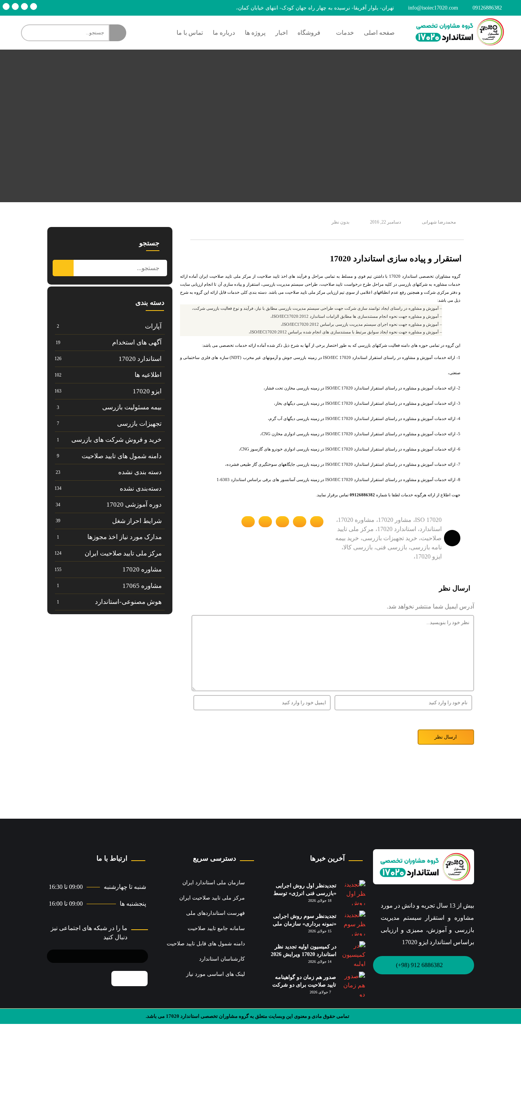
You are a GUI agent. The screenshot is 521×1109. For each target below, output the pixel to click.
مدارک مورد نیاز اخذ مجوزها (124, 537)
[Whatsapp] (6, 6)
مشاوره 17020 (142, 569)
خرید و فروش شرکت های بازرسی (116, 439)
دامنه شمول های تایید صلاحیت (122, 456)
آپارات (153, 326)
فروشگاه (308, 32)
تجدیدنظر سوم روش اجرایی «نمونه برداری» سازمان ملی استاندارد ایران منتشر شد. (304, 923)
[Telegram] (33, 6)
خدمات (345, 32)
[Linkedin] (24, 6)
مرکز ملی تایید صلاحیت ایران (123, 553)
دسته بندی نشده (140, 472)
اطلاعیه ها (148, 374)
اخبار (281, 32)
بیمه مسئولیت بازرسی (132, 407)
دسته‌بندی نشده (141, 488)
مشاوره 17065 (142, 585)
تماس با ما (190, 32)
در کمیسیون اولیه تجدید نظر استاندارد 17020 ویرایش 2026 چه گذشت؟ (303, 954)
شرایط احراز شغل (137, 521)
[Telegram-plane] (101, 954)
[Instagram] (15, 6)
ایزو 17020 (147, 391)
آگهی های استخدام (137, 342)
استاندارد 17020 (140, 358)
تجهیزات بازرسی (139, 423)
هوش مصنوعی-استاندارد (128, 601)
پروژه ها (255, 32)
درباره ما (224, 32)
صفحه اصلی (379, 32)
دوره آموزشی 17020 (134, 504)
